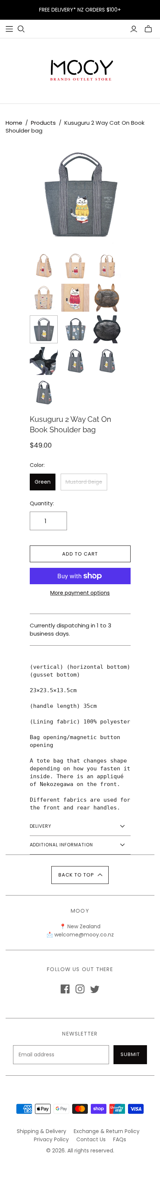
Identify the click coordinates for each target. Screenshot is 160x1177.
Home (14, 123)
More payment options (80, 593)
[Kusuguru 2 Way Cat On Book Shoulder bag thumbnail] (44, 266)
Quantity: (42, 503)
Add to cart (80, 553)
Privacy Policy (51, 1139)
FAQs (119, 1139)
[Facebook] (65, 988)
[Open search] (21, 29)
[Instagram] (80, 988)
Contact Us (91, 1139)
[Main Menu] (9, 29)
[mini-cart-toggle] (148, 29)
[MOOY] (80, 69)
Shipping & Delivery (41, 1131)
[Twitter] (94, 988)
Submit (130, 1054)
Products (43, 123)
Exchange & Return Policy (107, 1131)
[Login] (134, 29)
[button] (80, 875)
